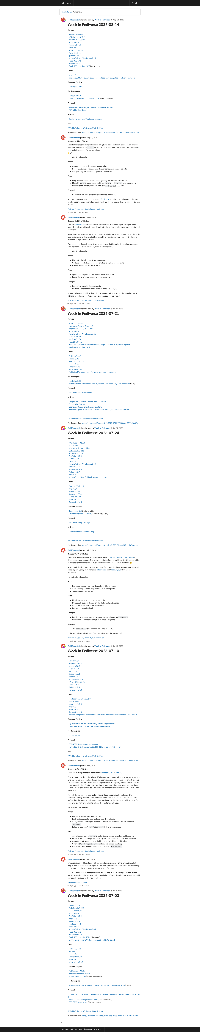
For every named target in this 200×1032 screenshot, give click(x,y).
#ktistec (71, 209)
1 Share (87, 304)
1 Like (79, 886)
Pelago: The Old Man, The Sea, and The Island (87, 401)
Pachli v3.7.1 (74, 951)
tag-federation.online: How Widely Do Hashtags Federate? (92, 723)
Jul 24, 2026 (118, 428)
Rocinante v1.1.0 (75, 712)
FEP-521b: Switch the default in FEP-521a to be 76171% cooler (95, 747)
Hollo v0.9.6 (74, 926)
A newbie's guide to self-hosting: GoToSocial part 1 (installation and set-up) (99, 409)
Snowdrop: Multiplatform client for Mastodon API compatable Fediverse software (102, 78)
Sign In (135, 3)
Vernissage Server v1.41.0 (79, 448)
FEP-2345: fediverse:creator (80, 392)
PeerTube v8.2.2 (75, 916)
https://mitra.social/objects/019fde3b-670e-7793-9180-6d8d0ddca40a (110, 132)
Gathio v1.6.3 (74, 674)
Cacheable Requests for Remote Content (85, 407)
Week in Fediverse (102, 20)
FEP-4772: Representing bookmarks (83, 744)
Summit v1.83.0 (75, 494)
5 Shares (87, 854)
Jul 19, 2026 (91, 550)
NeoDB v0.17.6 (75, 61)
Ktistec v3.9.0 (74, 445)
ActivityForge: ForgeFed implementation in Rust (88, 477)
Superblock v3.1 (75, 511)
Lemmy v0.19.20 (75, 458)
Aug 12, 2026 (91, 137)
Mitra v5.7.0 (74, 669)
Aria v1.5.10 (73, 364)
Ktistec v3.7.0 (74, 919)
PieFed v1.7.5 (74, 687)
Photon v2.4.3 (74, 367)
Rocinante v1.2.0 (75, 369)
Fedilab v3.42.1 (75, 949)
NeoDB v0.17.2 (75, 466)
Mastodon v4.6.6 (76, 50)
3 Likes (79, 212)
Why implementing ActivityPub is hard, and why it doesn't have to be (97, 985)
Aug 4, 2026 (91, 217)
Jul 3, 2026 (117, 891)
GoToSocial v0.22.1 (76, 451)
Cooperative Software (78, 404)
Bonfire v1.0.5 (74, 913)
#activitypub (90, 209)
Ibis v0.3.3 (73, 671)
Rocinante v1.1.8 (75, 502)
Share (86, 212)
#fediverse (99, 209)
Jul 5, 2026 (90, 859)
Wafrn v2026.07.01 (77, 682)
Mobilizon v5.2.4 (75, 911)
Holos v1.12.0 (74, 959)
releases (81, 224)
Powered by (93, 1029)
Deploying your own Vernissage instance (85, 119)
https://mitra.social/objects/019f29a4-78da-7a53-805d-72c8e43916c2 (110, 760)
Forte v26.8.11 (75, 53)
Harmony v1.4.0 (75, 690)
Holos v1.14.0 (74, 709)
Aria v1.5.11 (73, 75)
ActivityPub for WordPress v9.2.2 (82, 58)
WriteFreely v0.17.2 (77, 37)
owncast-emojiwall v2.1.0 (79, 973)
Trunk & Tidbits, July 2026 (79, 66)
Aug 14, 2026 (118, 20)
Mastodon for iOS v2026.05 (80, 699)
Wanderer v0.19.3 (76, 934)
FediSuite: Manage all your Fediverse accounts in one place (92, 372)
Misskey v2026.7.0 (76, 336)
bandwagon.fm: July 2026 (79, 347)
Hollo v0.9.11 (74, 47)
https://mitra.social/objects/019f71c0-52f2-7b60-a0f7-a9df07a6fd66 (110, 545)
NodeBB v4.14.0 (75, 676)
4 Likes (79, 641)
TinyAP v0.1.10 (75, 905)
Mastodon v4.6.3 (76, 924)
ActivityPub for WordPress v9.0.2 (82, 929)
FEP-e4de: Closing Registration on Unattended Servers (91, 107)
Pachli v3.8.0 (74, 359)
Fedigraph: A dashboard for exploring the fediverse (89, 726)
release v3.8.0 (107, 773)
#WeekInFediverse (75, 128)
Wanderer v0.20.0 (76, 679)
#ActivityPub (66, 12)
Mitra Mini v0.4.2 (76, 962)
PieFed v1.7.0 (74, 921)
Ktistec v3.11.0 (75, 45)
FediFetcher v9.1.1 (76, 87)
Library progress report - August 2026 (84, 98)
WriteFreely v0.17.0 (77, 443)
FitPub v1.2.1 (74, 474)
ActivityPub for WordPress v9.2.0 (82, 334)
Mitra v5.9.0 (74, 42)
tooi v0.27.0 (73, 701)
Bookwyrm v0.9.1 (76, 453)
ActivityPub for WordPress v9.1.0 (82, 464)
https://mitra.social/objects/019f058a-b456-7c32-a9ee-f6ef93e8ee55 (110, 1016)
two (76, 224)
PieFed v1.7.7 (74, 472)
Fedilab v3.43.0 (75, 356)
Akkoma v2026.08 (76, 34)
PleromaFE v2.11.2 (76, 361)
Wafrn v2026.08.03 (77, 40)
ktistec (118, 773)
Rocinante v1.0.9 (75, 957)
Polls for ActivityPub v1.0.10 (80, 514)
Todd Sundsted (74, 20)
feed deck (105, 199)
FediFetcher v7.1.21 (77, 971)
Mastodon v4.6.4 (76, 323)
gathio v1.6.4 (74, 55)
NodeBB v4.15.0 (75, 63)
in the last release (115, 557)
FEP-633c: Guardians (77, 110)
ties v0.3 (72, 461)
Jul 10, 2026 (118, 646)
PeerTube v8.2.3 (75, 456)
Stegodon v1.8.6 (75, 663)
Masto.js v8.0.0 (75, 381)
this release (129, 557)
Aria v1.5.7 (73, 707)
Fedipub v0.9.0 (75, 96)
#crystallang (79, 209)
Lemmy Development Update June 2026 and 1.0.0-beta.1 (92, 940)
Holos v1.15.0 (74, 499)
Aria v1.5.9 (73, 489)
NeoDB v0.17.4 (75, 339)
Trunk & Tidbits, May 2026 (79, 937)
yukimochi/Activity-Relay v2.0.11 (82, 326)
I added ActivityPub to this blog (81, 531)
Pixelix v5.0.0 (74, 491)
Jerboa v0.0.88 (75, 497)
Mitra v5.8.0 (74, 331)
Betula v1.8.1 (74, 661)
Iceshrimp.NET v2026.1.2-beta (81, 329)
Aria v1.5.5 (73, 954)
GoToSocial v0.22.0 (76, 908)
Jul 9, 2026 (90, 765)
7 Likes (79, 304)
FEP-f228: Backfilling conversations (83, 999)
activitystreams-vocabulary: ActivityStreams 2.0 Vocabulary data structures (99, 383)
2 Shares (87, 641)
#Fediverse (87, 128)
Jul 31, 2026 (118, 309)
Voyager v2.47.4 (75, 704)
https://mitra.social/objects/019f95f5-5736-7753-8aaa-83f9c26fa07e (110, 423)
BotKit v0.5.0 (74, 735)
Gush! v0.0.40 (74, 684)
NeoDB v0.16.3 (75, 932)
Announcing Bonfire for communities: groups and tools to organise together (99, 344)
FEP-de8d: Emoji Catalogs (79, 522)
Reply (71, 212)
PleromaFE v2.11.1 (76, 486)
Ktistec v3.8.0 (74, 666)
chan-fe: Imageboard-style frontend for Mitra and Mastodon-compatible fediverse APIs (104, 714)
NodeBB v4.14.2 (75, 469)
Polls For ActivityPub (77, 976)
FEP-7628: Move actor (78, 1002)
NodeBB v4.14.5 (75, 342)
